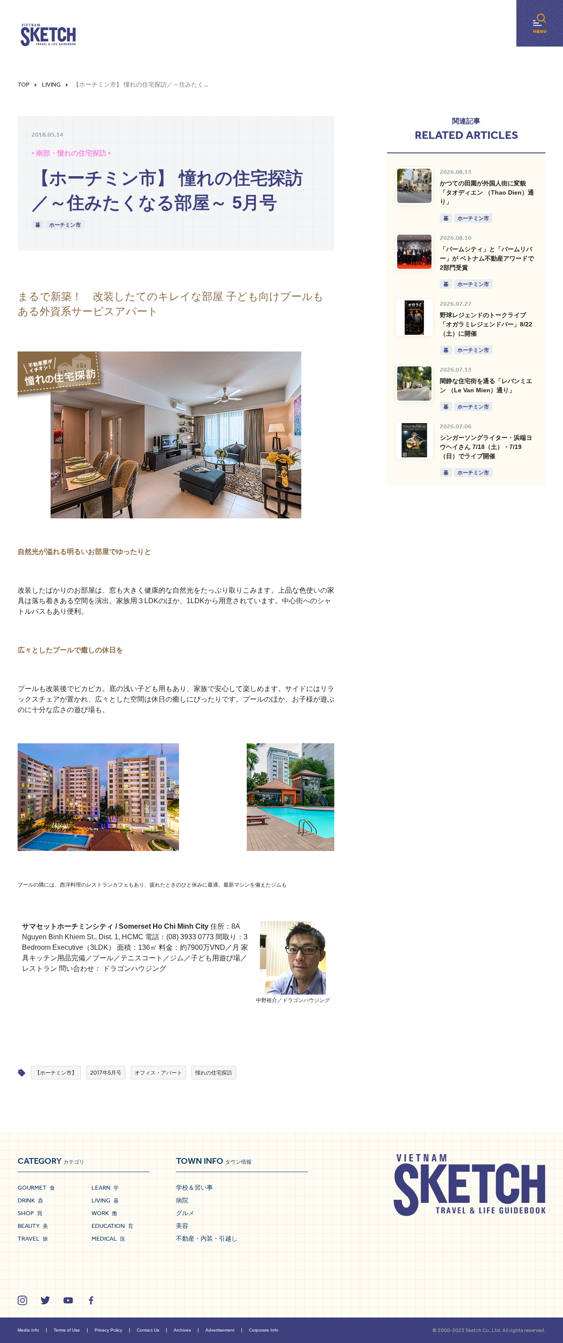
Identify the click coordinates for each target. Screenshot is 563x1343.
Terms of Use (67, 1330)
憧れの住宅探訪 (213, 1072)
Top (23, 85)
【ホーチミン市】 (56, 1072)
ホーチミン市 (65, 224)
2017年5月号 (105, 1072)
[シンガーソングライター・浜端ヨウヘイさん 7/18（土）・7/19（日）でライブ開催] (414, 440)
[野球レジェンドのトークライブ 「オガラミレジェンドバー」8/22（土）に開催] (414, 317)
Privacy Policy (108, 1330)
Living (51, 85)
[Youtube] (68, 1300)
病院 (182, 1200)
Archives (182, 1330)
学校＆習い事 (194, 1187)
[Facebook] (91, 1300)
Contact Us (148, 1330)
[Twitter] (45, 1300)
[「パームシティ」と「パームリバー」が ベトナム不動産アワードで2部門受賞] (414, 251)
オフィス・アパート (158, 1072)
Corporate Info (263, 1330)
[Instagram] (22, 1300)
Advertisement (219, 1330)
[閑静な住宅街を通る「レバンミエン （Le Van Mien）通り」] (414, 383)
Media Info (28, 1330)
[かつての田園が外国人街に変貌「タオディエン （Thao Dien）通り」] (414, 185)
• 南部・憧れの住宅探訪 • (71, 153)
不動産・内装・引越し (207, 1238)
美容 (182, 1225)
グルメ (185, 1212)
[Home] (48, 35)
